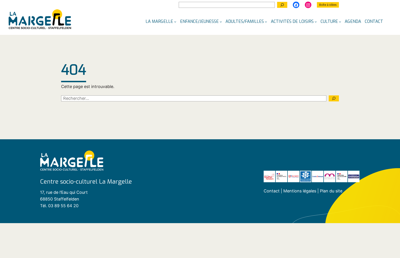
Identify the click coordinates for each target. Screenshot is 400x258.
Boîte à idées (328, 4)
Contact (272, 190)
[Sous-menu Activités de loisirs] (316, 21)
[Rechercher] (282, 5)
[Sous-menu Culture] (340, 21)
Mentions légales (300, 190)
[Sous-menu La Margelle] (175, 21)
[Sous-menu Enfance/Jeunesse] (221, 21)
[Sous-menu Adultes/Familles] (266, 21)
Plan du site (331, 190)
